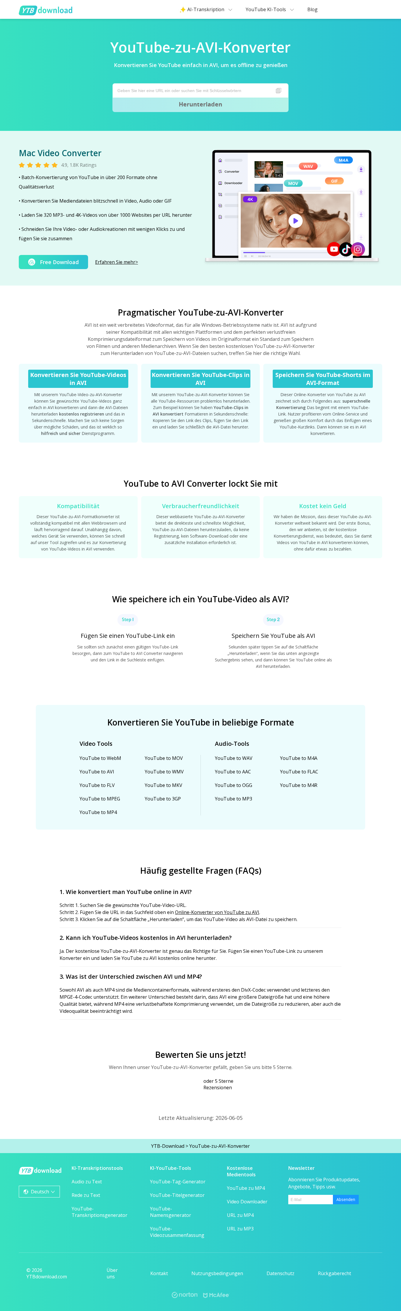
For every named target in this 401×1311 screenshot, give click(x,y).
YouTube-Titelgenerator (177, 1195)
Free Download (59, 262)
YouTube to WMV (164, 771)
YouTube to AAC (233, 771)
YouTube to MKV (163, 785)
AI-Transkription (206, 9)
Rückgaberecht (334, 1273)
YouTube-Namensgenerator (170, 1211)
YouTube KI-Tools (266, 9)
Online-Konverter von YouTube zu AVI (217, 912)
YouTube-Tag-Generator (177, 1181)
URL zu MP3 (240, 1228)
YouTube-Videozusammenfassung (177, 1231)
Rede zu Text (86, 1195)
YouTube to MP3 (233, 798)
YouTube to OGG (233, 785)
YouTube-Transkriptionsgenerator (99, 1211)
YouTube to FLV (97, 785)
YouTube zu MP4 (246, 1188)
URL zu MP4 (240, 1215)
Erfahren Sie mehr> (116, 262)
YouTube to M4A (298, 758)
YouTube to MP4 (98, 812)
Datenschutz (280, 1273)
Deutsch (40, 1191)
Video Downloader (247, 1201)
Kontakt (159, 1273)
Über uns (112, 1273)
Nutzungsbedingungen (217, 1273)
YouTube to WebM (100, 758)
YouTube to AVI (97, 771)
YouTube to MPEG (100, 798)
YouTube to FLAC (299, 771)
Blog (312, 9)
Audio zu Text (87, 1181)
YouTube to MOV (164, 758)
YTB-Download (167, 1146)
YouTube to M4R (298, 785)
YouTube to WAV (233, 758)
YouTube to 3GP (163, 798)
